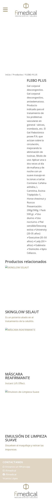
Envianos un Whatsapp (17, 466)
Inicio (8, 74)
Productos (18, 74)
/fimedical (10, 470)
